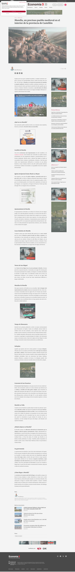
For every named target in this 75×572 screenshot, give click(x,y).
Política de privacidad (22, 2)
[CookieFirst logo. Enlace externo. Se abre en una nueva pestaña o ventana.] (5, 3)
